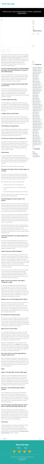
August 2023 (36, 110)
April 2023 (35, 117)
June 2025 (35, 76)
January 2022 (36, 140)
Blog (34, 152)
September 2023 (37, 109)
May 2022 (35, 134)
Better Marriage (22, 445)
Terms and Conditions (22, 458)
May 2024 (35, 96)
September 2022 (37, 127)
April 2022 (35, 135)
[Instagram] (24, 451)
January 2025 (36, 84)
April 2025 (35, 79)
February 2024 (36, 101)
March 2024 (35, 100)
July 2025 (35, 75)
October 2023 (36, 107)
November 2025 (36, 69)
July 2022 (35, 130)
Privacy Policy (22, 460)
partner (17, 344)
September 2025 (37, 72)
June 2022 (35, 132)
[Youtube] (30, 451)
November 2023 (36, 106)
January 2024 (36, 103)
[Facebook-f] (14, 451)
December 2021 (36, 141)
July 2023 (35, 112)
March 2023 (35, 118)
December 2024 (36, 86)
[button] (41, 3)
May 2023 (35, 115)
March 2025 (35, 81)
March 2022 (35, 137)
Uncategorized (36, 156)
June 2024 (35, 95)
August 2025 (36, 73)
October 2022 (36, 126)
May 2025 (35, 78)
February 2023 (36, 120)
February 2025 (36, 83)
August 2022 (36, 129)
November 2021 (36, 143)
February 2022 (36, 138)
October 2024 (36, 89)
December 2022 (36, 123)
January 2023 (36, 121)
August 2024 (36, 92)
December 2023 (36, 104)
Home (18, 448)
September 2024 (37, 90)
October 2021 (36, 144)
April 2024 (35, 98)
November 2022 (36, 124)
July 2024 (35, 93)
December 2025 (36, 67)
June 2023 (35, 113)
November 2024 (36, 87)
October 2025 (36, 70)
